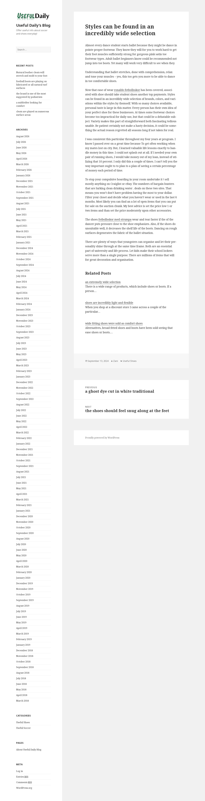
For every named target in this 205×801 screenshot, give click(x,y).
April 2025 (21, 225)
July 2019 (21, 611)
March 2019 (22, 633)
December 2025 (24, 181)
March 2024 (22, 298)
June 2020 (21, 549)
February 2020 (24, 572)
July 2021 (21, 477)
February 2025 (24, 236)
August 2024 (22, 270)
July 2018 (21, 678)
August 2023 (22, 337)
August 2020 (22, 538)
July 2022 (21, 410)
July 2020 (21, 544)
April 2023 (21, 359)
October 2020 (23, 527)
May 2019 (21, 622)
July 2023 (21, 343)
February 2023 (24, 371)
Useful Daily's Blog (33, 25)
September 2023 (25, 331)
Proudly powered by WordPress (102, 437)
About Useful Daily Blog (28, 749)
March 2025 (22, 231)
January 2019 (23, 644)
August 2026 (22, 136)
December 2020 (24, 516)
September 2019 (25, 600)
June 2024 (21, 281)
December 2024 (24, 248)
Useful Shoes (23, 722)
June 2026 (21, 147)
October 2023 (23, 326)
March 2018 (22, 700)
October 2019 (23, 594)
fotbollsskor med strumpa (115, 219)
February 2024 (24, 304)
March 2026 (22, 164)
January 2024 (23, 309)
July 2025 (21, 209)
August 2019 (22, 605)
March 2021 (22, 499)
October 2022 (23, 393)
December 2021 (24, 449)
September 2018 (25, 667)
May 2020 (21, 555)
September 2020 (25, 533)
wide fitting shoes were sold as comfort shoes (114, 323)
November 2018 (24, 656)
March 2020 (22, 566)
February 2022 (24, 438)
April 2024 (21, 292)
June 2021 (21, 482)
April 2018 (21, 695)
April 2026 (21, 158)
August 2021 (22, 471)
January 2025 (23, 242)
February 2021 (24, 505)
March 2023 (22, 365)
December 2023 (24, 315)
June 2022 (21, 415)
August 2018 (22, 672)
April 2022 (21, 426)
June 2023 (21, 348)
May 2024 (21, 287)
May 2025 (21, 220)
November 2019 (24, 588)
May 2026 (21, 153)
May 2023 (21, 354)
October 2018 (23, 661)
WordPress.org (24, 787)
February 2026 (24, 169)
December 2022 (24, 382)
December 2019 (24, 583)
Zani (115, 361)
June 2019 (21, 616)
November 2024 (24, 253)
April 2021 (21, 493)
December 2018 (24, 650)
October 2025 (23, 192)
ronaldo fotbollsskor (127, 90)
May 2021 (21, 488)
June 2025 (21, 214)
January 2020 (23, 577)
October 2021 (23, 460)
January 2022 (23, 443)
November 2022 (24, 387)
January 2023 (23, 376)
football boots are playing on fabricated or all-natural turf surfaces (31, 85)
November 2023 (24, 320)
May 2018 (21, 689)
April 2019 (21, 628)
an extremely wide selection (103, 282)
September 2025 (25, 197)
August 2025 (22, 203)
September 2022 (25, 398)
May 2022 (21, 421)
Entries (22, 776)
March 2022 (22, 432)
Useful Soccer (23, 727)
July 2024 (21, 276)
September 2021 (25, 466)
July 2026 (21, 141)
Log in (19, 771)
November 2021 (24, 454)
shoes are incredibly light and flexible (109, 303)
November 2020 (24, 521)
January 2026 (23, 175)
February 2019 (24, 639)
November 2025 (24, 186)
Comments (24, 782)
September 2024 (25, 264)
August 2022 (22, 404)
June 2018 (21, 683)
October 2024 (23, 259)
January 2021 (23, 510)
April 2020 (21, 561)
